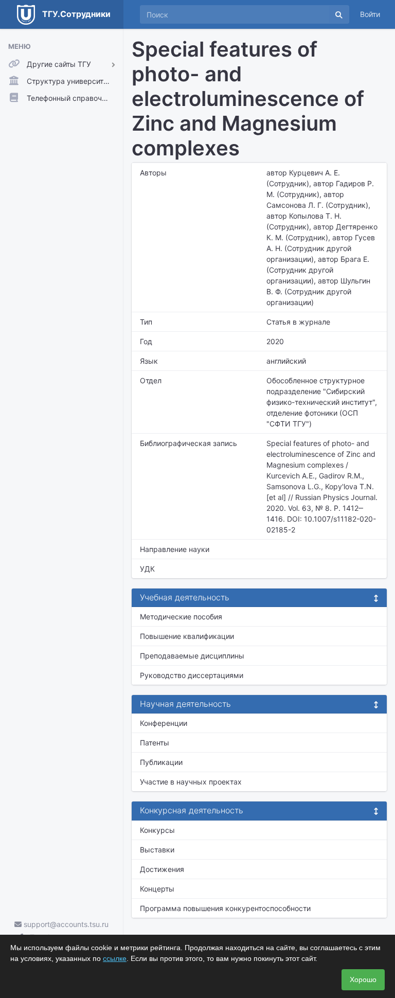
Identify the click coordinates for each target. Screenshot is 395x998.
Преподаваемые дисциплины (192, 655)
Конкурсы (157, 830)
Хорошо (363, 979)
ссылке (115, 958)
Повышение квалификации (187, 636)
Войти (370, 14)
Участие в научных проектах (191, 781)
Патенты (154, 742)
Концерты (157, 888)
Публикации (161, 762)
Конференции (163, 723)
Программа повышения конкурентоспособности (225, 908)
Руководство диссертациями (191, 675)
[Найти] (339, 14)
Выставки (157, 849)
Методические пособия (181, 616)
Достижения (162, 869)
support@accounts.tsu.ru (65, 924)
